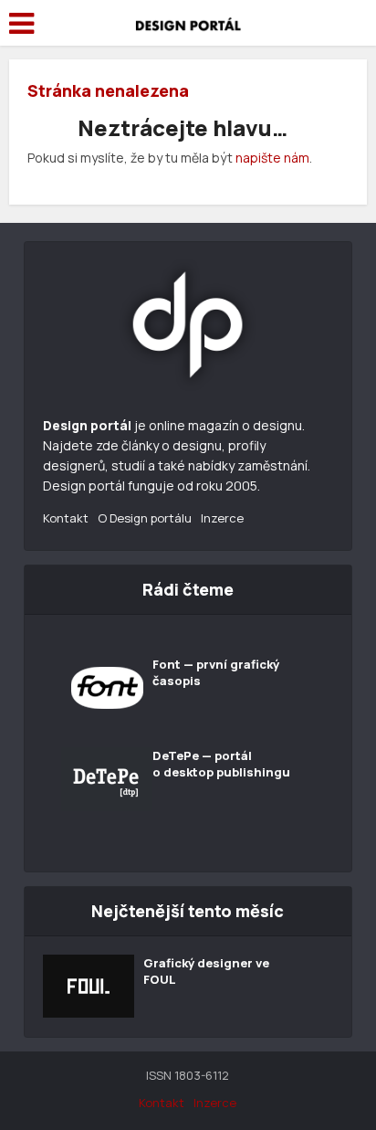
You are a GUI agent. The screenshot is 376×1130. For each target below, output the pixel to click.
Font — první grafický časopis (215, 672)
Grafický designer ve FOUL (206, 971)
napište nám (272, 157)
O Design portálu (145, 518)
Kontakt (66, 518)
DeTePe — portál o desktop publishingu (221, 763)
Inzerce (222, 518)
